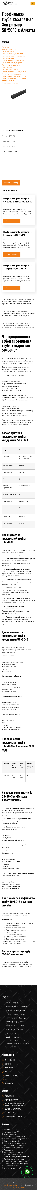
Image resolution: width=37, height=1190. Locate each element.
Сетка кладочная (8, 51)
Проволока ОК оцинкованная (12, 54)
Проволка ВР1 (7, 67)
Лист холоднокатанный (10, 69)
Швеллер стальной (8, 81)
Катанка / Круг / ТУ (9, 49)
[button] (11, 182)
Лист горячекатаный (9, 58)
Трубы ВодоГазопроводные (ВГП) (14, 76)
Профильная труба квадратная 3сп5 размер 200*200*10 (17, 267)
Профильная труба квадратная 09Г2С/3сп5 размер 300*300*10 (17, 200)
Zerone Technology (18, 1187)
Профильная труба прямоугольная (14, 72)
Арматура (5, 47)
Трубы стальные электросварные (14, 78)
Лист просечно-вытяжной (11, 65)
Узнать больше (11, 221)
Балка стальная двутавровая (12, 63)
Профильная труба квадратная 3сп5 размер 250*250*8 (17, 233)
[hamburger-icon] (33, 3)
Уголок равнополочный (10, 83)
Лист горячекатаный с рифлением (14, 56)
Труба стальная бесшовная (11, 74)
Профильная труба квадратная (13, 60)
